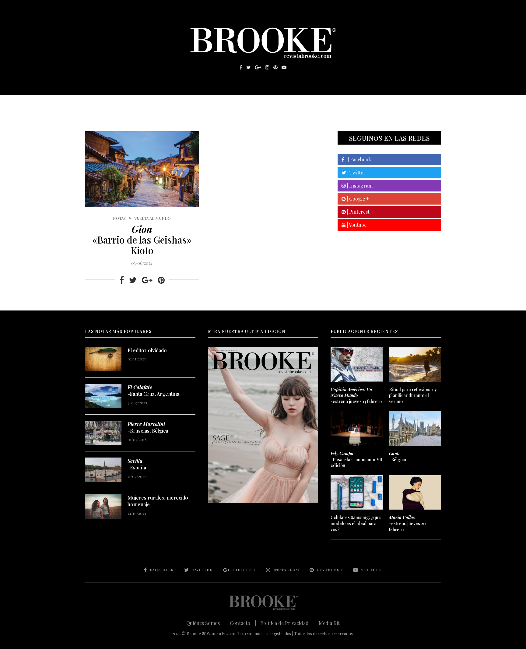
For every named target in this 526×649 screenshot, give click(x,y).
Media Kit (329, 623)
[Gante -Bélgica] (415, 428)
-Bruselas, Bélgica (148, 427)
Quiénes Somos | (206, 623)
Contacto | (243, 623)
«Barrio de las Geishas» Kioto (141, 240)
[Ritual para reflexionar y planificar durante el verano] (415, 364)
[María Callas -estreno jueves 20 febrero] (415, 492)
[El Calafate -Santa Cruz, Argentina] (103, 396)
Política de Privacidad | (287, 623)
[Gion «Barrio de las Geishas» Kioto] (142, 169)
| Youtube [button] (356, 225)
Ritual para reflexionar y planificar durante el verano (413, 395)
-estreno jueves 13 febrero (356, 395)
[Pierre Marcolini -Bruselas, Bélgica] (103, 433)
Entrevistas (171, 104)
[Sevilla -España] (103, 470)
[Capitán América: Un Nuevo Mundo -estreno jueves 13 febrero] (356, 364)
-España (137, 464)
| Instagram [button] (359, 185)
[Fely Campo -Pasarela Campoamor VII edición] (356, 428)
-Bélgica (397, 456)
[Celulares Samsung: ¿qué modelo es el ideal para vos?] (356, 492)
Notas (208, 104)
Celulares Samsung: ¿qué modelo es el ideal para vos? (356, 523)
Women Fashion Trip (320, 104)
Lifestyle (129, 104)
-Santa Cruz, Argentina (153, 390)
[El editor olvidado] (103, 359)
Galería (237, 104)
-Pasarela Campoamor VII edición (356, 459)
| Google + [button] (357, 198)
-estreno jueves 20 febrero (407, 523)
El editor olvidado (147, 350)
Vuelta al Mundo (152, 218)
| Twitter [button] (356, 172)
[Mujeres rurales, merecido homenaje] (103, 506)
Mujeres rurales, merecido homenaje (158, 500)
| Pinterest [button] (358, 212)
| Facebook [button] (357, 159)
